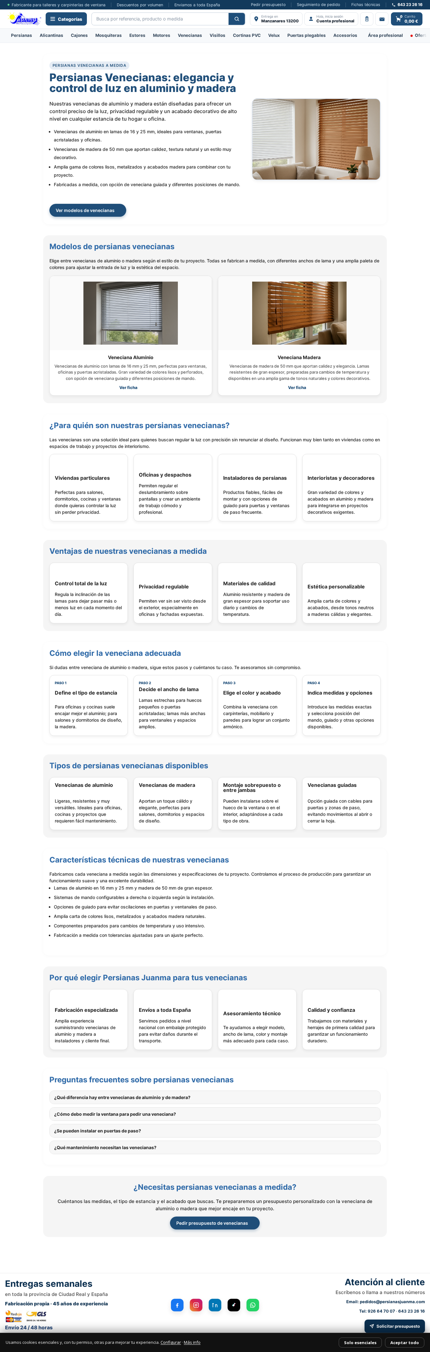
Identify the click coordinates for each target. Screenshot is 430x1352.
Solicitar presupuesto (398, 1326)
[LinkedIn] (215, 1305)
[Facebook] (177, 1305)
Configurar (171, 1342)
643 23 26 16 (411, 1311)
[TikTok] (234, 1305)
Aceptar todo (404, 1342)
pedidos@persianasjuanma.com (392, 1301)
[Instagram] (196, 1305)
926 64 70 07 (381, 1311)
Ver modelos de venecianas (85, 210)
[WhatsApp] (252, 1305)
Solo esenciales (360, 1342)
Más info (192, 1342)
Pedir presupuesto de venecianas (212, 1223)
